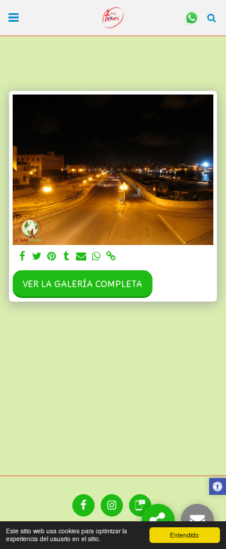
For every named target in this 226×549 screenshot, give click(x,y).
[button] (13, 17)
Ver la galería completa (82, 284)
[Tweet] (37, 256)
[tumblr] (66, 256)
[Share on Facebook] (22, 256)
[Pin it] (51, 256)
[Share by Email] (81, 256)
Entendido (184, 534)
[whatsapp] (96, 256)
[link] (110, 256)
